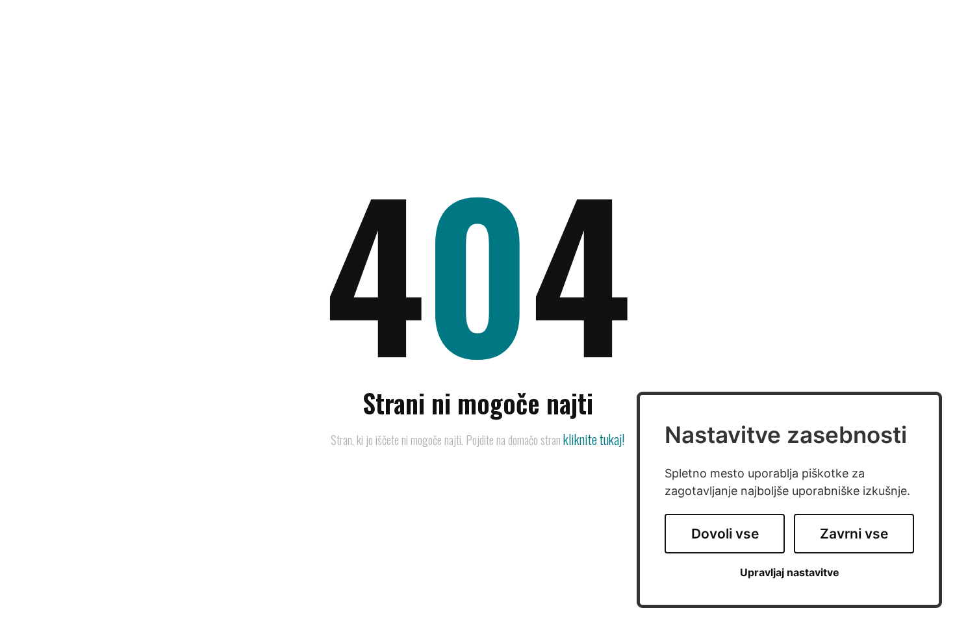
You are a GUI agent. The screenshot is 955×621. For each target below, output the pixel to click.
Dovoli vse (725, 534)
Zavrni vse (854, 534)
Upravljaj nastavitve (789, 572)
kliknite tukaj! (593, 439)
